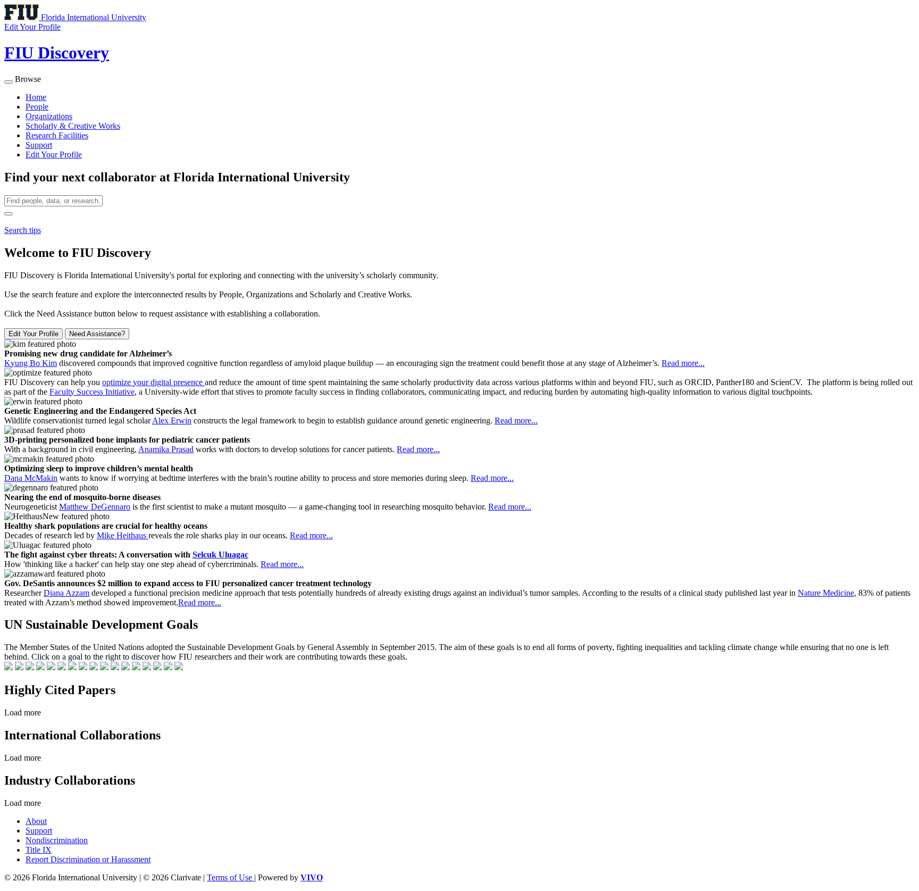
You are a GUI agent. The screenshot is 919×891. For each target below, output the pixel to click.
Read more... (683, 363)
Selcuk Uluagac (220, 554)
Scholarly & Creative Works (73, 125)
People (37, 106)
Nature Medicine (826, 592)
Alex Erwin (171, 420)
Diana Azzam (66, 592)
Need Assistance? (97, 334)
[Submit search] (8, 213)
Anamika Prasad (166, 449)
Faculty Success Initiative (92, 391)
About (36, 821)
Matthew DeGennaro (94, 506)
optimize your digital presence (153, 382)
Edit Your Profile (54, 154)
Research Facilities (57, 135)
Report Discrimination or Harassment (88, 859)
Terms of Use (230, 877)
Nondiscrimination (57, 840)
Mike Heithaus (122, 535)
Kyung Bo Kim (30, 363)
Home (36, 97)
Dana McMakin (30, 477)
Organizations (49, 116)
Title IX (39, 849)
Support (39, 144)
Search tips (22, 230)
